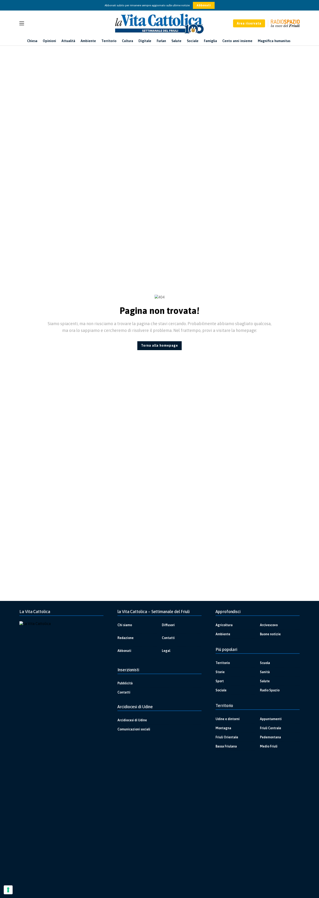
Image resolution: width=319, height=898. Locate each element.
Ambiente (223, 634)
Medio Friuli (268, 746)
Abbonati (204, 5)
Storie (220, 672)
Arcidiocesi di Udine (132, 720)
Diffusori (168, 625)
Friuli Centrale (270, 728)
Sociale (221, 690)
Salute (265, 681)
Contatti (168, 638)
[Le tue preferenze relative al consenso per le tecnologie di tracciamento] (8, 889)
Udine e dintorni (228, 719)
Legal (166, 651)
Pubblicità (125, 683)
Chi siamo (124, 625)
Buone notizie (270, 634)
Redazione (125, 638)
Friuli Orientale (227, 737)
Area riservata (249, 23)
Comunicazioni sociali (133, 729)
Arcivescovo (269, 625)
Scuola (265, 663)
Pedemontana (270, 737)
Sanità (265, 672)
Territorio (223, 663)
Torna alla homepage (159, 345)
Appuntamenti (271, 719)
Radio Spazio (270, 690)
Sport (220, 681)
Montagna (223, 728)
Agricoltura (224, 625)
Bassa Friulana (226, 746)
